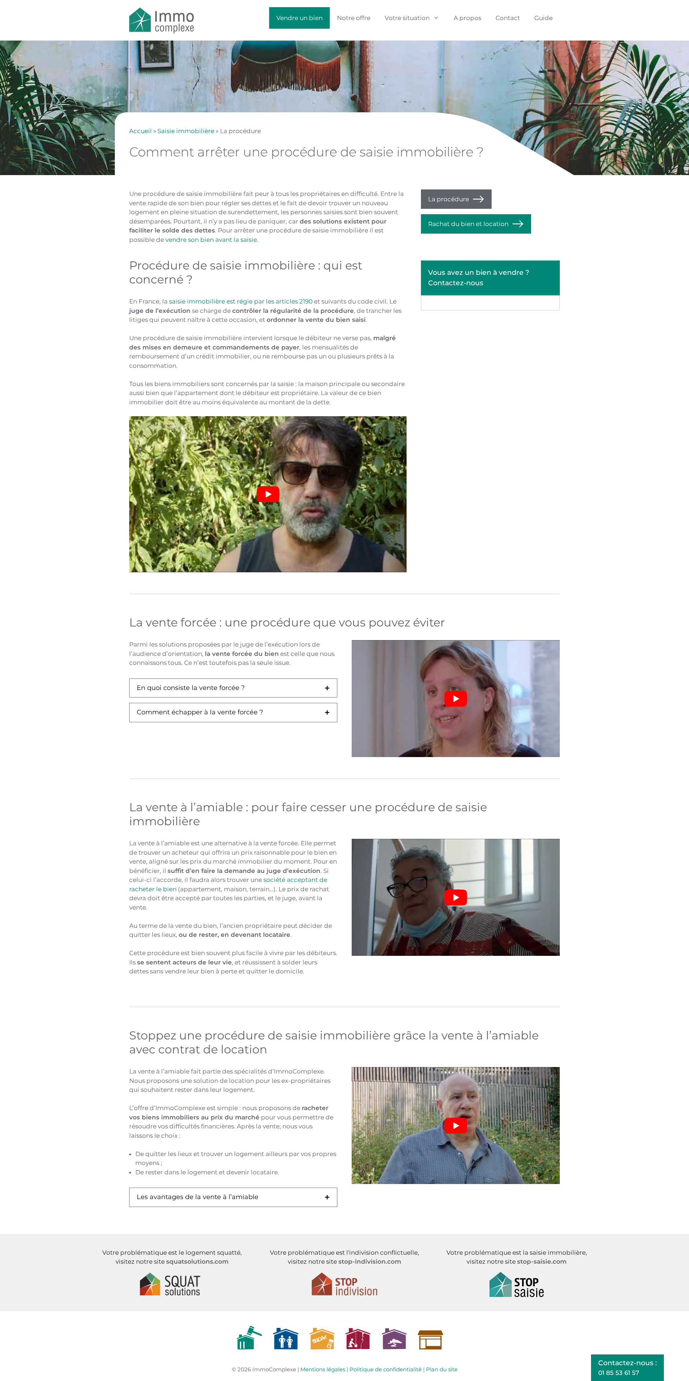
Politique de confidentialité (386, 1369)
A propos (467, 18)
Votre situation (407, 18)
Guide (543, 18)
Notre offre (353, 18)
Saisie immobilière (186, 131)
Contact (508, 18)
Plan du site (442, 1369)
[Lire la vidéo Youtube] (268, 494)
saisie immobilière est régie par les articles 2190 (241, 301)
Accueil (140, 131)
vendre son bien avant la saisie (211, 239)
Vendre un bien (299, 18)
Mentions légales (322, 1369)
